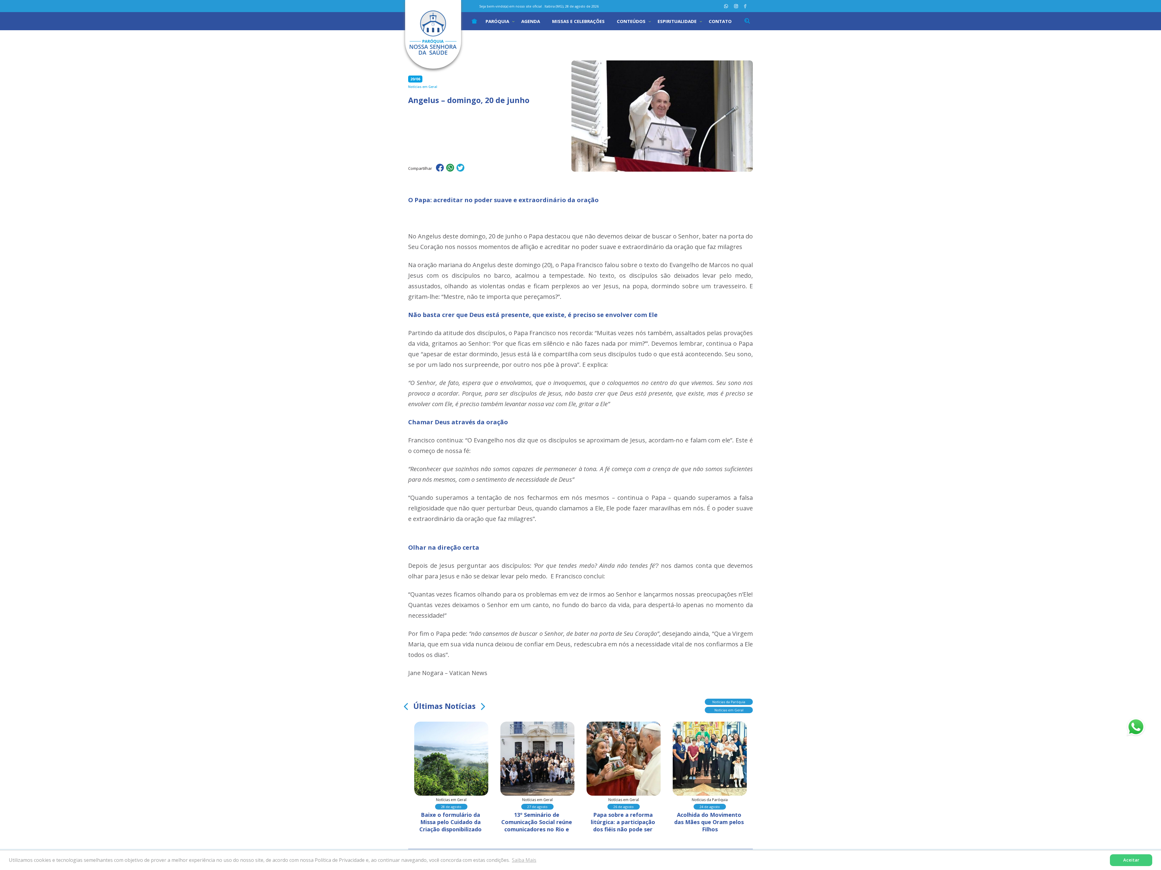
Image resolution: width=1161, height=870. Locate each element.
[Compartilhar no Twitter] (460, 168)
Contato (720, 21)
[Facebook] (745, 6)
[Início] (474, 21)
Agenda (530, 21)
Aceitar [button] (1131, 860)
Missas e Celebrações (578, 21)
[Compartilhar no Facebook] (440, 168)
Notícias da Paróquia (728, 702)
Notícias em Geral (728, 710)
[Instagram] (736, 6)
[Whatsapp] (726, 6)
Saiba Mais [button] (524, 860)
